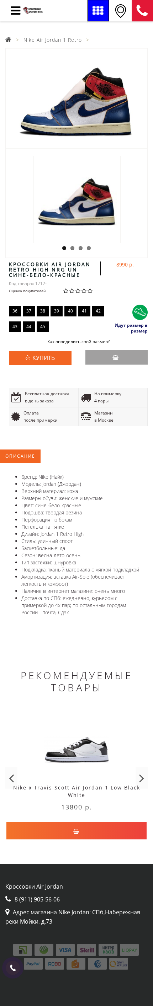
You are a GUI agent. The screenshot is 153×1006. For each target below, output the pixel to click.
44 (28, 327)
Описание (20, 456)
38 (42, 311)
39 (56, 311)
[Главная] (8, 39)
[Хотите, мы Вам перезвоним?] (12, 968)
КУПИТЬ (43, 357)
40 (70, 311)
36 (14, 311)
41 (84, 311)
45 (42, 327)
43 (14, 327)
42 (98, 311)
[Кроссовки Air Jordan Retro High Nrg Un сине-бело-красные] (76, 98)
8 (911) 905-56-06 (142, 10)
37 (28, 311)
